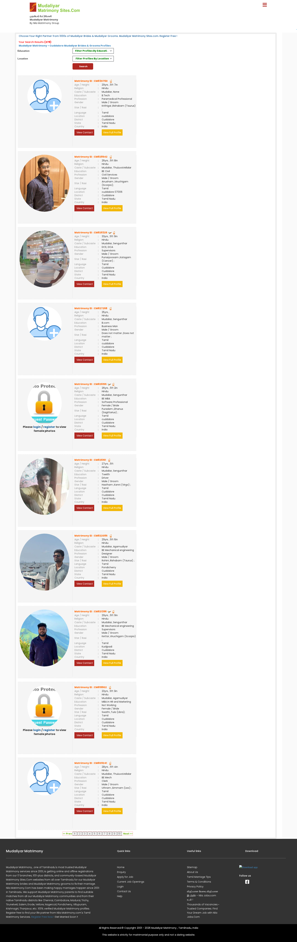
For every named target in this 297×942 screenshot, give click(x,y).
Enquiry (121, 872)
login (37, 427)
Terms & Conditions (199, 881)
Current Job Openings (130, 881)
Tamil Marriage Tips (199, 877)
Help (119, 896)
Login (120, 886)
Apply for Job (125, 877)
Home (120, 867)
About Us (192, 872)
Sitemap (192, 867)
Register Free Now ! (42, 917)
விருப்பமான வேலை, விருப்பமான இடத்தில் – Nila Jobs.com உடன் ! (202, 895)
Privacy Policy (195, 886)
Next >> (128, 833)
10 (119, 833)
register (49, 427)
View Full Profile (112, 132)
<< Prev (67, 833)
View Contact (84, 132)
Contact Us (124, 891)
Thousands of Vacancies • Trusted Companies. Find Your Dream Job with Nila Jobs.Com (203, 911)
